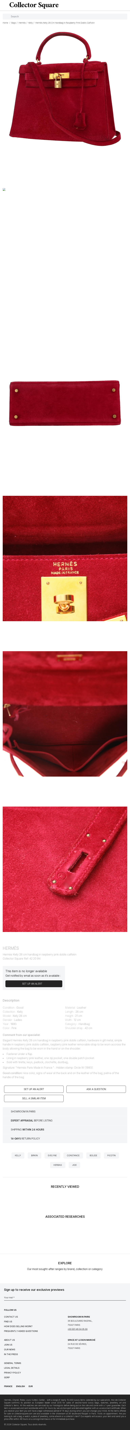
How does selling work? (18, 1326)
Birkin (34, 1155)
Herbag (57, 1165)
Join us (8, 1344)
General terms (12, 1363)
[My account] (126, 5)
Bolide (93, 1155)
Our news (9, 1349)
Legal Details (11, 1368)
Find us (8, 1321)
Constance (73, 1155)
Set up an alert (34, 1089)
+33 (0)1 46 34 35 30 (78, 1329)
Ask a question (96, 1089)
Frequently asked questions (21, 1331)
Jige (74, 1165)
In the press (11, 1354)
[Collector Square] (33, 5)
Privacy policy (12, 1372)
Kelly (18, 1155)
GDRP (7, 1377)
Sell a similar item (34, 1098)
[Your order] (120, 5)
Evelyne (52, 1155)
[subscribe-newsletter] (124, 1298)
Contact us (11, 1317)
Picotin (111, 1155)
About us (9, 1340)
